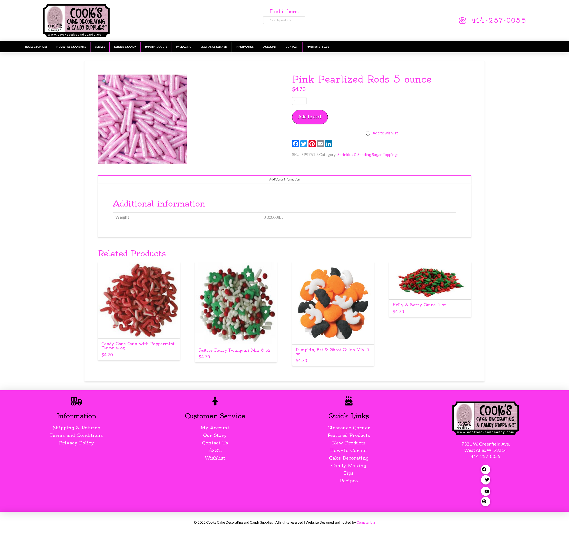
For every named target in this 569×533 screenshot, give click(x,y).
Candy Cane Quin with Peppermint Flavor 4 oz (137, 346)
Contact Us (215, 443)
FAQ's (215, 450)
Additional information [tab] (284, 179)
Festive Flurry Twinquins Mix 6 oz (234, 350)
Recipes (349, 480)
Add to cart (310, 116)
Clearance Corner (348, 427)
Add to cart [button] (139, 331)
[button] (105, 81)
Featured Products (349, 435)
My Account (214, 427)
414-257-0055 (498, 20)
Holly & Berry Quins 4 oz (419, 304)
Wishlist (215, 458)
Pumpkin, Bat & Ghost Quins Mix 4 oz (332, 352)
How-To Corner (348, 450)
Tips (348, 473)
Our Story (215, 435)
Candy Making (348, 465)
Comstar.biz (366, 522)
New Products (348, 443)
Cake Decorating (349, 458)
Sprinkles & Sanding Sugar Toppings (368, 154)
